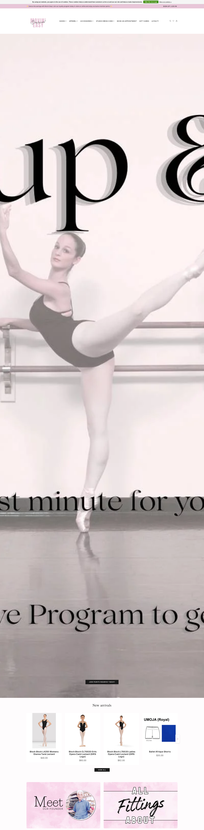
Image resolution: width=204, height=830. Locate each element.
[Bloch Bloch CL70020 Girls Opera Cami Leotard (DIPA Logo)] (82, 730)
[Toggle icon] (170, 21)
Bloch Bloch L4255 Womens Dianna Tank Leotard (44, 752)
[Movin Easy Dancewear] (38, 21)
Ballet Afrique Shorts (160, 751)
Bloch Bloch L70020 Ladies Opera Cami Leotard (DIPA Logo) (121, 754)
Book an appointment (127, 21)
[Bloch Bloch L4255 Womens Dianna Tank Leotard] (44, 730)
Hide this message (151, 2)
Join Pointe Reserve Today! (102, 682)
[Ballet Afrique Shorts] (160, 730)
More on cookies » (165, 2)
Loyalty (155, 21)
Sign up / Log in (170, 6)
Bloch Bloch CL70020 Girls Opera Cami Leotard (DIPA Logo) (83, 754)
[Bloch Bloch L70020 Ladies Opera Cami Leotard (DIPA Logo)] (121, 730)
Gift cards (144, 21)
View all (102, 770)
